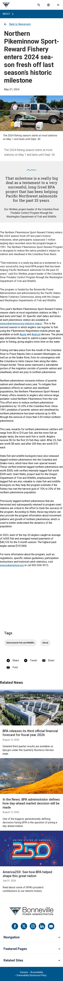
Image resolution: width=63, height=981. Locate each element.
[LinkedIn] (42, 926)
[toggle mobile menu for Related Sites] (59, 961)
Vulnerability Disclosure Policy (31, 975)
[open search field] (38, 4)
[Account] (48, 4)
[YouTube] (51, 926)
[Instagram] (32, 926)
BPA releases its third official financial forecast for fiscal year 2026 (30, 733)
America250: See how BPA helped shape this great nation (27, 874)
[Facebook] (14, 926)
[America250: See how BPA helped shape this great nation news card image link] (31, 848)
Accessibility (37, 972)
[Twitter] (23, 926)
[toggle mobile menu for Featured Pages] (59, 949)
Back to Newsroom (20, 24)
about (6, 14)
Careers (24, 972)
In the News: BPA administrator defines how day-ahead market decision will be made (31, 803)
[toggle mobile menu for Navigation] (59, 937)
